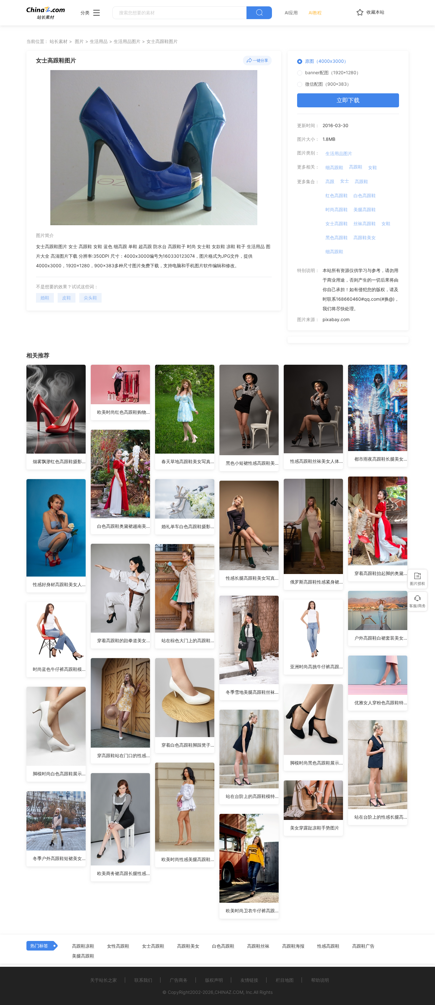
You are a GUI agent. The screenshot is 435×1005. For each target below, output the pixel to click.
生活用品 (99, 41)
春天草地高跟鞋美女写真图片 (187, 461)
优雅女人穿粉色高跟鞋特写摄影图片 (380, 702)
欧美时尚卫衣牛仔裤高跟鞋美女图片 (252, 910)
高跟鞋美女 (364, 237)
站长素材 (59, 41)
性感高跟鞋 (328, 946)
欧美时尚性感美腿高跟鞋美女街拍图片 (187, 859)
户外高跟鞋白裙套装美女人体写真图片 (380, 638)
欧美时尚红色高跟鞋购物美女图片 (123, 412)
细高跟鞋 (334, 167)
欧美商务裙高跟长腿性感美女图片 (123, 873)
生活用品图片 (127, 41)
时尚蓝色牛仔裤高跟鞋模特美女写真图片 (59, 669)
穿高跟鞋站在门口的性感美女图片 (123, 755)
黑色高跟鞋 (336, 237)
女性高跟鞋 (118, 946)
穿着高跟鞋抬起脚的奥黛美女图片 (380, 573)
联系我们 (143, 980)
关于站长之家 (103, 980)
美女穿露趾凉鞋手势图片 (314, 827)
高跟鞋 (355, 166)
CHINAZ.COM (229, 992)
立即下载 (348, 100)
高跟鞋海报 (293, 946)
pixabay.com (336, 319)
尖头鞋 (90, 297)
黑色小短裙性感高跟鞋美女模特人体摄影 (252, 463)
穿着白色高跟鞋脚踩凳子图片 (187, 745)
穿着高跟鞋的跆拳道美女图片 (123, 640)
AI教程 (315, 12)
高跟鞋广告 (363, 946)
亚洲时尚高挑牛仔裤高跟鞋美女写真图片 (316, 666)
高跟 (329, 181)
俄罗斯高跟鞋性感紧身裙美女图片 (316, 582)
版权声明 (214, 980)
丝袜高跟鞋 (364, 223)
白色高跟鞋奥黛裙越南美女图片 (123, 526)
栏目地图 (285, 980)
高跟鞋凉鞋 (83, 946)
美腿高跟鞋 (364, 209)
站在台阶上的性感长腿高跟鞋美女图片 (380, 817)
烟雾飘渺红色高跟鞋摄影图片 (59, 461)
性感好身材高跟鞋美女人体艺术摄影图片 (59, 584)
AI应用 (291, 12)
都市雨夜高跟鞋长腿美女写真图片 (380, 459)
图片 (79, 41)
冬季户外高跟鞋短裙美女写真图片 (59, 858)
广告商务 (179, 980)
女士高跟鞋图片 (162, 41)
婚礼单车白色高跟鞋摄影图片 (187, 526)
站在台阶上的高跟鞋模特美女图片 (252, 796)
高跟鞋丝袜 (258, 946)
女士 (344, 180)
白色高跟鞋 (364, 195)
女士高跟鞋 (336, 223)
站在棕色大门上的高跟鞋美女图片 (187, 640)
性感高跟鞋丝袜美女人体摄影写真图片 (316, 461)
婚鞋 (44, 297)
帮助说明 (320, 980)
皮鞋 (66, 297)
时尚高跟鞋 (336, 209)
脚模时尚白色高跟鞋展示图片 (59, 773)
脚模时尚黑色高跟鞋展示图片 (316, 762)
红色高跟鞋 (336, 195)
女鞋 (372, 167)
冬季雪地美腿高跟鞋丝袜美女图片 (252, 692)
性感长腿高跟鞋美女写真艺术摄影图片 (252, 578)
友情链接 (249, 980)
